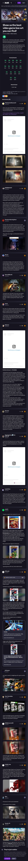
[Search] (11, 3)
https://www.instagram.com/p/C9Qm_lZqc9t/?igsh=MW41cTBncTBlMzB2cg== (13, 113)
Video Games (7, 6)
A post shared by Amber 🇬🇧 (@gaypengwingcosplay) (14, 482)
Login (24, 2)
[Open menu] (3, 2)
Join (19, 2)
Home (2, 6)
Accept (6, 858)
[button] (14, 143)
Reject (13, 858)
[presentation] (14, 577)
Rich (8, 33)
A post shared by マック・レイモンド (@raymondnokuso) (16, 366)
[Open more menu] (15, 3)
